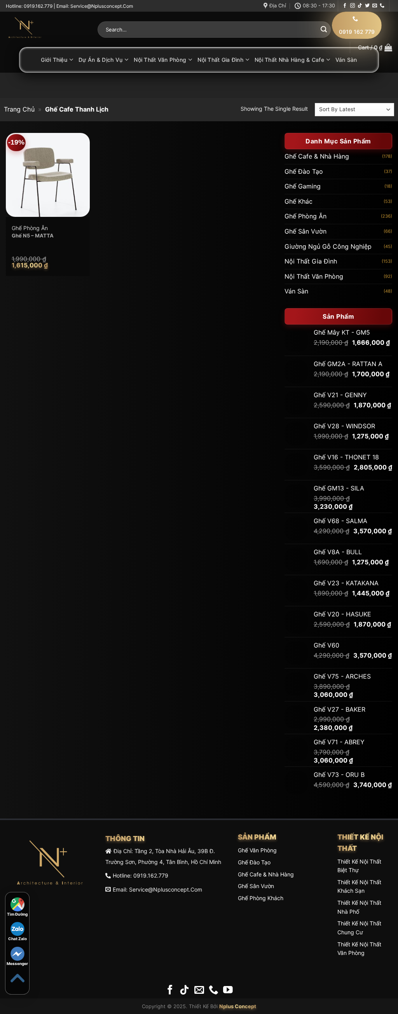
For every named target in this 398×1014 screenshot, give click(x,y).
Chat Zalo (17, 938)
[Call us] (382, 6)
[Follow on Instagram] (352, 6)
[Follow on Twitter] (367, 6)
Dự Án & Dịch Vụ (100, 59)
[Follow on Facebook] (344, 6)
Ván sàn (346, 59)
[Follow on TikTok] (360, 6)
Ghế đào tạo (304, 171)
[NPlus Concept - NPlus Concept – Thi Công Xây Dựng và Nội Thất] (46, 29)
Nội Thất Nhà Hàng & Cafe (289, 59)
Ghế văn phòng (257, 850)
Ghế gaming (303, 186)
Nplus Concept (237, 1006)
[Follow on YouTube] (228, 990)
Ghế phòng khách (260, 898)
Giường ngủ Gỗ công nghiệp (328, 246)
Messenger (17, 963)
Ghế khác (298, 201)
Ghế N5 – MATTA (33, 235)
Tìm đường (17, 914)
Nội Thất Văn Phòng (160, 59)
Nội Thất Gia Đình (220, 59)
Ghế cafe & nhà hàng (317, 156)
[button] (375, 47)
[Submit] (323, 29)
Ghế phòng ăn (305, 216)
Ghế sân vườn (305, 231)
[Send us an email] (374, 6)
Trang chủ (19, 109)
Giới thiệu (54, 59)
